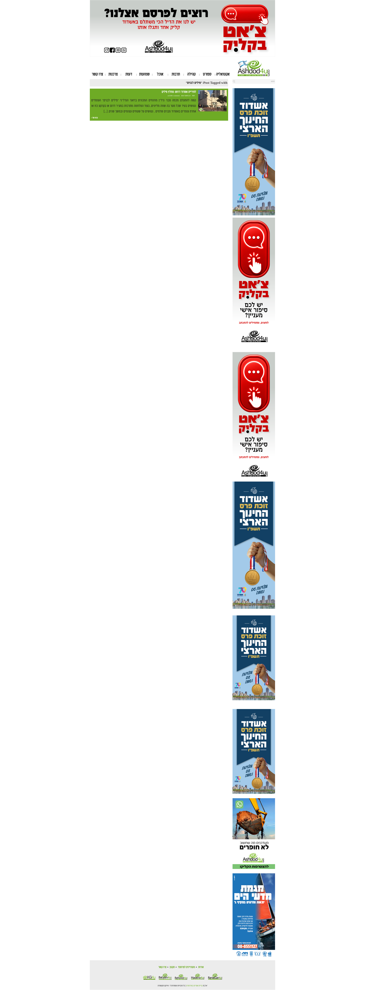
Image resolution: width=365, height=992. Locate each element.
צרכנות (113, 74)
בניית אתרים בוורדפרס (194, 986)
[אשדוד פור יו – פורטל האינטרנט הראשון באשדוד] (256, 68)
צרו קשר (97, 74)
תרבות (176, 74)
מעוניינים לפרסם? (186, 967)
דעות (128, 74)
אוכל (160, 74)
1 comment (176, 96)
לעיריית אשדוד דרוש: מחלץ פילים (179, 91)
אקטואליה (223, 74)
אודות (201, 967)
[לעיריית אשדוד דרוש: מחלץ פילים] (212, 101)
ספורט (207, 74)
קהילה (191, 74)
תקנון (172, 967)
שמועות (144, 74)
